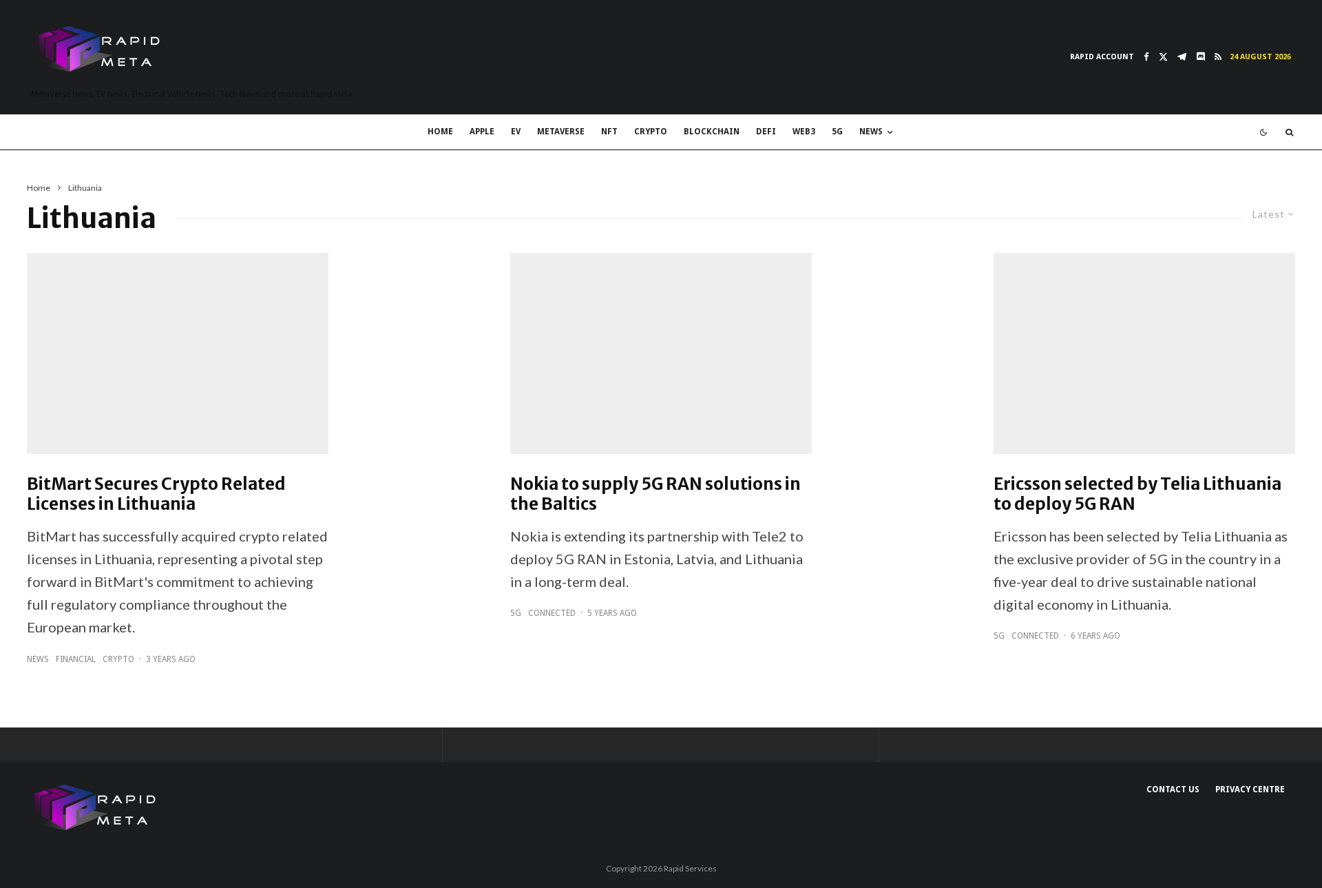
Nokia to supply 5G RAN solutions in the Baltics (655, 495)
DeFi (766, 131)
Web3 (804, 131)
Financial (76, 659)
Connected (552, 613)
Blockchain (711, 131)
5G (837, 131)
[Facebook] (1146, 56)
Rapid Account (1102, 56)
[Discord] (1200, 56)
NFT (609, 131)
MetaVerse (561, 131)
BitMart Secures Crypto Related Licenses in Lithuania (156, 495)
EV (516, 131)
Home (440, 131)
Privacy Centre (1250, 789)
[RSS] (1218, 56)
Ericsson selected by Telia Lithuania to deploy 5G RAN (1137, 495)
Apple (482, 131)
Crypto (650, 131)
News (871, 131)
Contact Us (1172, 789)
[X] (1163, 56)
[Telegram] (1182, 56)
